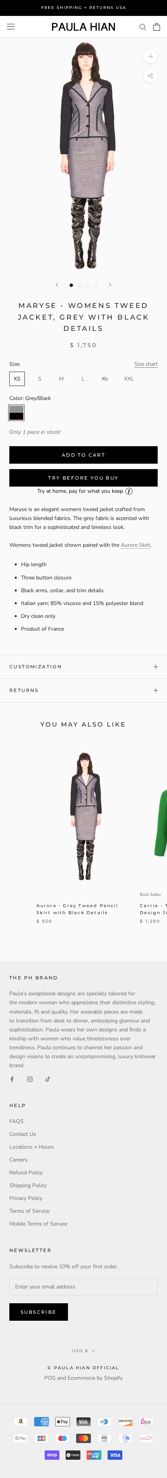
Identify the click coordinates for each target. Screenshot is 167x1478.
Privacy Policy (25, 1198)
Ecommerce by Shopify (95, 1378)
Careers (18, 1159)
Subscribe (39, 1312)
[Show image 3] (87, 285)
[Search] (142, 26)
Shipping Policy (28, 1185)
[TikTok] (47, 1078)
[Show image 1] (71, 285)
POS (50, 1378)
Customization (35, 666)
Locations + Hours (31, 1147)
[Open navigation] (11, 27)
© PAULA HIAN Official (83, 1367)
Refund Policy (26, 1172)
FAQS (16, 1121)
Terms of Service (29, 1211)
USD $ (80, 1350)
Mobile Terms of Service (38, 1224)
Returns (24, 690)
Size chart (146, 364)
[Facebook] (12, 1078)
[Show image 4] (95, 285)
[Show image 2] (79, 285)
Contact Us (22, 1134)
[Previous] (57, 285)
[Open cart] (156, 27)
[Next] (110, 285)
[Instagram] (30, 1078)
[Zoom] (150, 56)
